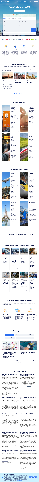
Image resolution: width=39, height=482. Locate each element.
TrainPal (21, 389)
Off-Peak (7, 67)
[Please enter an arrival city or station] (28, 22)
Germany (30, 213)
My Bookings (19, 1)
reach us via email (5, 472)
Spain (32, 211)
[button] (25, 2)
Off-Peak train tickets (31, 326)
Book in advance (19, 325)
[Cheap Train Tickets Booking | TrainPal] (5, 1)
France (34, 213)
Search (33, 30)
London (32, 464)
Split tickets (6, 325)
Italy (29, 211)
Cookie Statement (19, 480)
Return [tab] (9, 18)
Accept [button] (35, 477)
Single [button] (4, 18)
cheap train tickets (14, 391)
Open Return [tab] (14, 18)
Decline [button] (30, 477)
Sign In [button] (36, 1)
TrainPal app (29, 397)
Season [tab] (19, 18)
